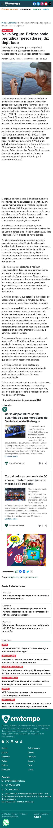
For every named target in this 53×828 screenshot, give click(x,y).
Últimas (4, 748)
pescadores (32, 577)
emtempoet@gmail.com (15, 781)
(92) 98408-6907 (12, 785)
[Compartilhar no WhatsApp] (16, 571)
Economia (12, 23)
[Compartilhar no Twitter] (27, 571)
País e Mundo (34, 748)
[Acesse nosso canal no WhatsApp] (6, 822)
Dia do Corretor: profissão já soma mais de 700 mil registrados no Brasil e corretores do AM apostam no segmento (26, 611)
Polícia (46, 9)
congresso (13, 577)
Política (37, 9)
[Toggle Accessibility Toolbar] (5, 409)
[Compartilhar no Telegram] (20, 571)
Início (4, 23)
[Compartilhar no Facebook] (24, 571)
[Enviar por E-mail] (31, 571)
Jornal (30, 769)
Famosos (32, 757)
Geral (30, 765)
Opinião (5, 752)
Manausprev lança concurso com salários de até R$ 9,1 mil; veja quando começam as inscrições (26, 628)
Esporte (31, 761)
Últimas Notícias (10, 9)
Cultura (31, 752)
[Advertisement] (26, 16)
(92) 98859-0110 (11, 789)
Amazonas (25, 9)
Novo (22, 577)
